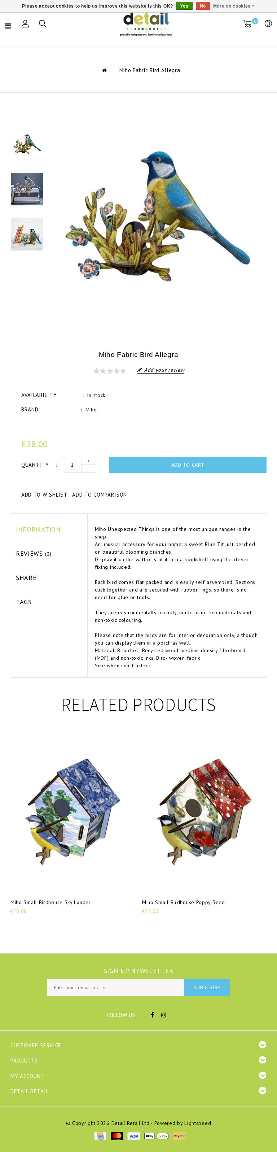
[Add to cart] (14, 923)
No (203, 6)
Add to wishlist (44, 494)
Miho (91, 409)
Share (26, 577)
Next (27, 266)
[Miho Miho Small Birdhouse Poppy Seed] (204, 811)
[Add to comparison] (50, 923)
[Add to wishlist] (32, 923)
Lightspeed (197, 1123)
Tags (24, 602)
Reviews (34, 553)
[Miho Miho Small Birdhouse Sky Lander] (72, 811)
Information (38, 529)
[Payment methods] (100, 1136)
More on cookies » (234, 6)
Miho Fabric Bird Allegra (149, 70)
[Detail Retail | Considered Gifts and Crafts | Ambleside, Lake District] (146, 23)
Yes (184, 6)
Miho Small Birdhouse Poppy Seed (183, 902)
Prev (27, 112)
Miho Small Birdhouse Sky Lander (50, 902)
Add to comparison (99, 494)
